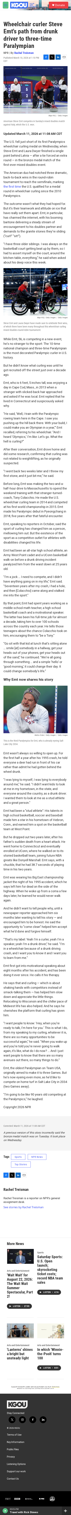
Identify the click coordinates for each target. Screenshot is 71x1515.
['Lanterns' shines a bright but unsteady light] (20, 1330)
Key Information (15, 1442)
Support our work (16, 1471)
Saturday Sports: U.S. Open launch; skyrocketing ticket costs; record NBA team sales (50, 1270)
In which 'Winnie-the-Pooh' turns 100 (50, 1353)
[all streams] (66, 1510)
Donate (60, 5)
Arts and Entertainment (18, 1270)
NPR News (37, 1157)
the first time (12, 186)
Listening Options (16, 1464)
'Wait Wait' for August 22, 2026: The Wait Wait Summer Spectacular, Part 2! (20, 1286)
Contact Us (13, 1479)
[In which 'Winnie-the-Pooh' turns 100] (50, 1330)
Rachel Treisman (24, 53)
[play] (5, 1510)
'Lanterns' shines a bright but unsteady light (20, 1353)
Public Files (13, 1449)
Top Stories (21, 1164)
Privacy (11, 1457)
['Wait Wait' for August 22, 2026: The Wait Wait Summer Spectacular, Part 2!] (20, 1256)
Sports (18, 1157)
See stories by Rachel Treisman (23, 1207)
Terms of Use (14, 1435)
